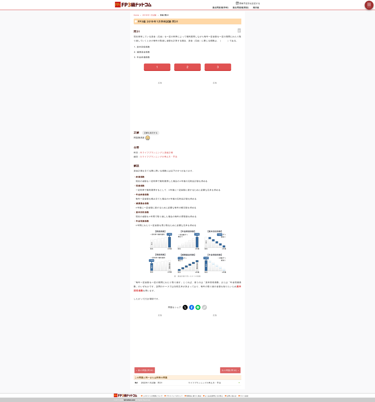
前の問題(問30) (145, 370)
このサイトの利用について (153, 396)
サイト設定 (244, 396)
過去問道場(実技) (241, 7)
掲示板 (256, 7)
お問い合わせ (232, 396)
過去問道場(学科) (220, 7)
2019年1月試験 (150, 15)
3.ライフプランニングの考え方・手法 (158, 156)
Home (136, 15)
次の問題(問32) (229, 370)
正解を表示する (150, 133)
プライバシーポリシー (174, 396)
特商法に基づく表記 (193, 396)
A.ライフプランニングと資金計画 (156, 152)
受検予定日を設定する (249, 3)
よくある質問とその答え (214, 396)
